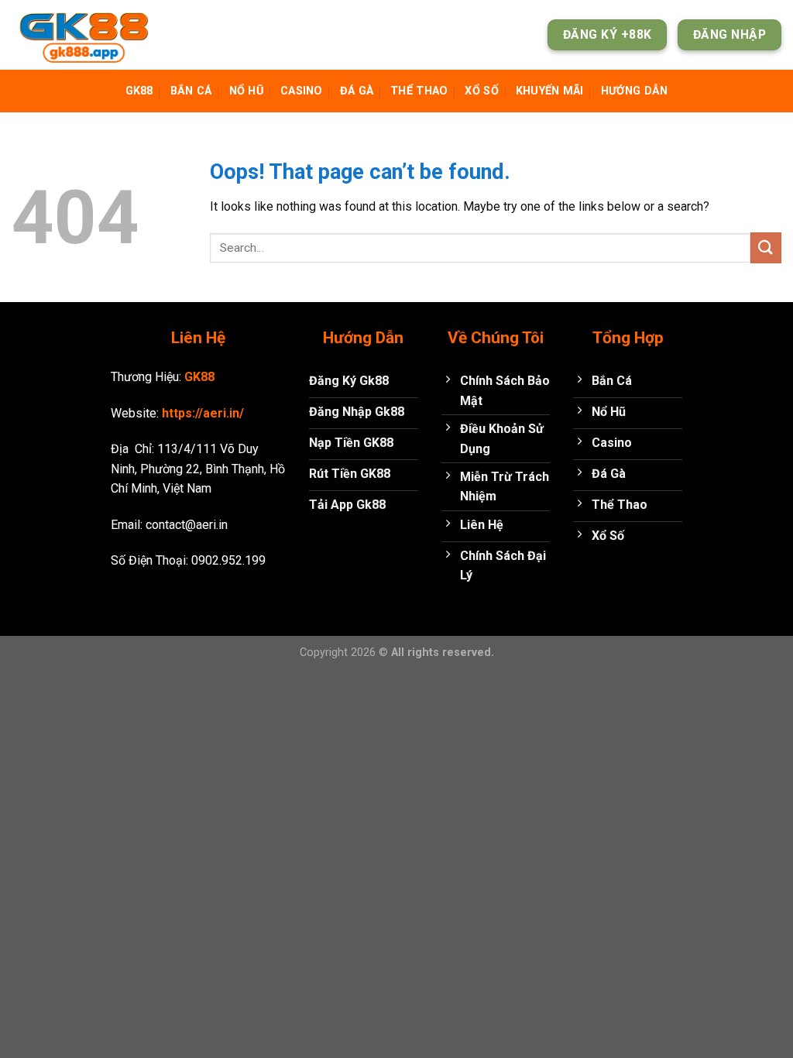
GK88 (139, 91)
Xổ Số (481, 91)
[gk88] (89, 35)
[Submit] (765, 247)
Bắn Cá (191, 91)
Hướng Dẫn (634, 91)
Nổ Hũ (246, 91)
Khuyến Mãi (550, 91)
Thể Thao (419, 91)
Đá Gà (356, 91)
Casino (301, 91)
